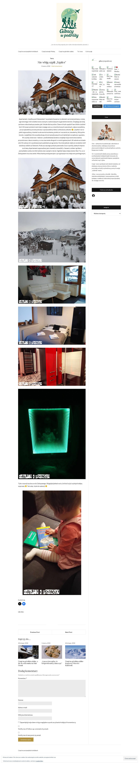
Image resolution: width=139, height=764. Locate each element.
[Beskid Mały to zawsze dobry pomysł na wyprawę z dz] (117, 77)
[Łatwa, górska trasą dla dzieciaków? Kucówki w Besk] (102, 92)
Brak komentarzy (57, 66)
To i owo (80, 51)
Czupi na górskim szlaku (66, 51)
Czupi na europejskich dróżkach (28, 51)
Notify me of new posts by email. (29, 735)
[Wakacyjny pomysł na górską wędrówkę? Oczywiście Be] (110, 92)
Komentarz (22, 678)
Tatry (52, 58)
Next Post (68, 632)
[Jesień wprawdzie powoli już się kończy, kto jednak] (117, 84)
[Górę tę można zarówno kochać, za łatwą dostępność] (117, 99)
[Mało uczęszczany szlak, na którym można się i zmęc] (95, 99)
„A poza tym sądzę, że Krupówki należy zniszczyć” (52, 662)
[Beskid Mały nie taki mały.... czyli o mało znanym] (102, 99)
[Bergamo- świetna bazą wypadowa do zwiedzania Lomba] (110, 99)
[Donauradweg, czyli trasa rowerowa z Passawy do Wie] (117, 92)
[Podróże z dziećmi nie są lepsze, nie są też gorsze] (110, 69)
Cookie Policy (39, 761)
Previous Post (35, 632)
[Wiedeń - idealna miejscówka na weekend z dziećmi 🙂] (95, 92)
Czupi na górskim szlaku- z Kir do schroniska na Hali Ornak (28, 663)
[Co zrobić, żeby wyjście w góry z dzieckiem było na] (102, 77)
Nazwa (20, 700)
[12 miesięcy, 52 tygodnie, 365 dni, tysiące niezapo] (102, 84)
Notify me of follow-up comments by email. (33, 729)
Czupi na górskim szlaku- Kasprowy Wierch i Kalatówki (74, 663)
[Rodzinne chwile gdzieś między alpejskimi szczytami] (110, 77)
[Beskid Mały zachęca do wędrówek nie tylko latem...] (110, 84)
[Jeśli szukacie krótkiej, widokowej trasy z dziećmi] (95, 77)
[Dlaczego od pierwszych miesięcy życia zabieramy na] (95, 84)
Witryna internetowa (25, 715)
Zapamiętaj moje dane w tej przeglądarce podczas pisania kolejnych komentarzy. (48, 722)
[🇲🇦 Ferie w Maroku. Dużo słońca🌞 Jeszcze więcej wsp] (117, 69)
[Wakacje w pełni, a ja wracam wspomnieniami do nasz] (102, 69)
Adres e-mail (22, 707)
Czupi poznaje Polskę (48, 51)
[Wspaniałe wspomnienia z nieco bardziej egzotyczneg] (95, 69)
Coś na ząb (88, 51)
